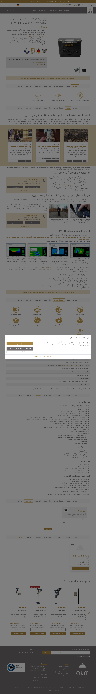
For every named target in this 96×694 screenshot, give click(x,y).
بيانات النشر (49, 356)
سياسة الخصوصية (57, 356)
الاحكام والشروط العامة (39, 356)
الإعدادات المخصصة (20, 352)
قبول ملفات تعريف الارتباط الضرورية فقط (20, 348)
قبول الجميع (20, 344)
